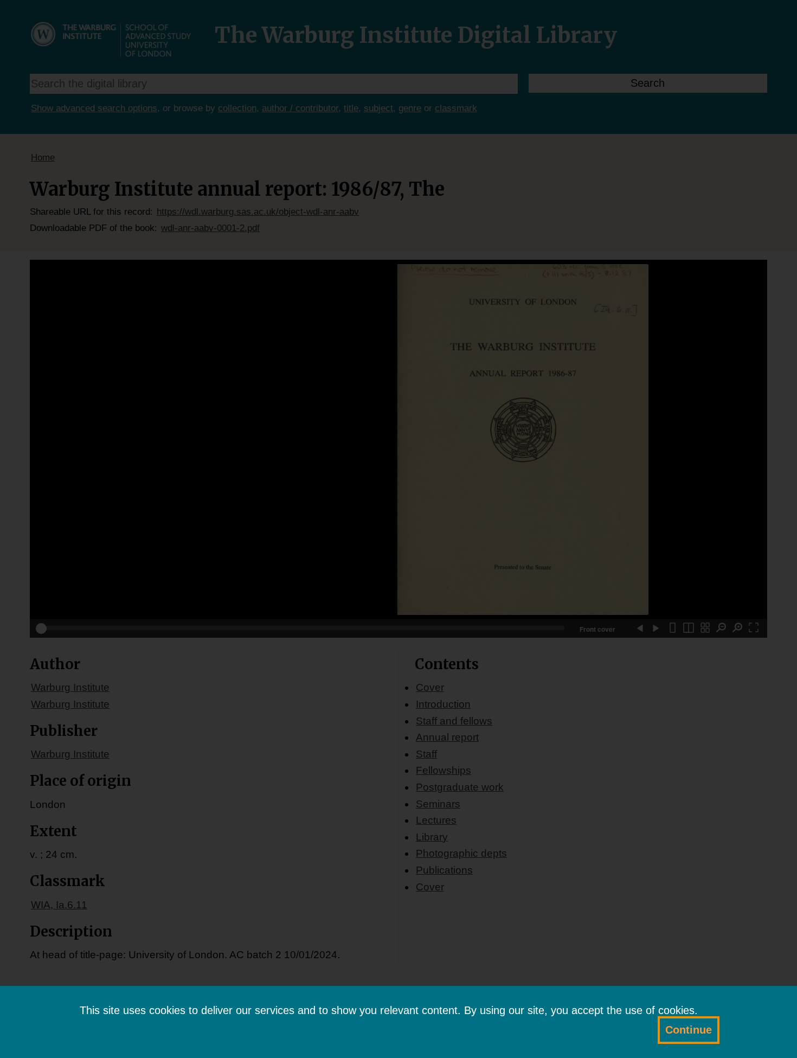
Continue (688, 1030)
